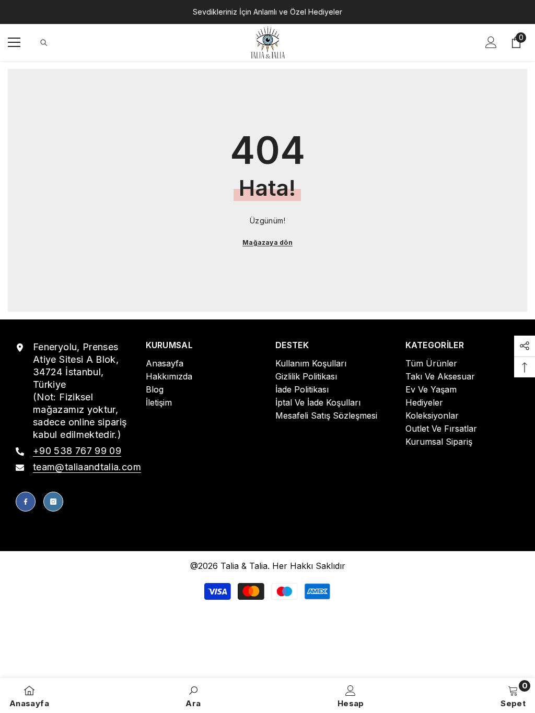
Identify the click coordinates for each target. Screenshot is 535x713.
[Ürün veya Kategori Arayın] (44, 43)
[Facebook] (26, 502)
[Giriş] (491, 42)
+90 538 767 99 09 (77, 450)
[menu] (14, 42)
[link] (193, 695)
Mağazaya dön (267, 242)
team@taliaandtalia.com (87, 466)
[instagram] (53, 502)
